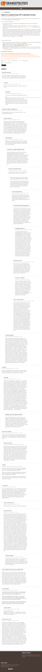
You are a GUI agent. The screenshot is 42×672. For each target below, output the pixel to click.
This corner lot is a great (6, 619)
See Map (10, 24)
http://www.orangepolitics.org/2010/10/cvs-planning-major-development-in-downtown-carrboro (16, 53)
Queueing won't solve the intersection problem (13, 414)
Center (27, 25)
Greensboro (31, 25)
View (3, 12)
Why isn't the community (6, 431)
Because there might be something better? (9, 109)
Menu (21, 8)
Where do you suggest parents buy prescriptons (19, 177)
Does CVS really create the (18, 299)
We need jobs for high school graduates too (21, 205)
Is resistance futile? (5, 588)
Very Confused (5, 485)
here (1, 19)
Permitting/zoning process (20, 228)
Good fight (4, 367)
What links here (7, 12)
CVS (19, 60)
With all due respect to (18, 260)
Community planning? (9, 335)
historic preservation (14, 60)
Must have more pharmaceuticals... (15, 168)
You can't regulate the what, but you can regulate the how (12, 569)
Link (7, 28)
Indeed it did (7, 91)
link (35, 30)
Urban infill (6, 377)
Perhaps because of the (8, 443)
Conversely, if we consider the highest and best (15, 149)
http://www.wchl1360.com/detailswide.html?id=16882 (9, 58)
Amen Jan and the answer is (9, 502)
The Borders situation (9, 555)
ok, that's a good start (8, 118)
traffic (5, 60)
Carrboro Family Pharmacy (17, 191)
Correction (6, 82)
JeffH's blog (3, 65)
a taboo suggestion (8, 137)
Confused (4, 464)
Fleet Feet (16, 36)
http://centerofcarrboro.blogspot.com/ (31, 46)
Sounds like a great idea (6, 72)
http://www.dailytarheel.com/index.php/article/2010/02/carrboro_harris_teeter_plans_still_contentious (24, 97)
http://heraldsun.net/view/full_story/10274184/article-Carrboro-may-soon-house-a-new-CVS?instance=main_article (19, 55)
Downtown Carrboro (25, 60)
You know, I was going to (19, 277)
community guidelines (36, 654)
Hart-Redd (30, 29)
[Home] (14, 6)
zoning (8, 60)
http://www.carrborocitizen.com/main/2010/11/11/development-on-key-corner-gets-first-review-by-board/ (17, 54)
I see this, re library (7, 607)
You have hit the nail (7, 510)
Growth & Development (7, 62)
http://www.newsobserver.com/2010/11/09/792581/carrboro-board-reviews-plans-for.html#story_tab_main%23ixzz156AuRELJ (20, 56)
